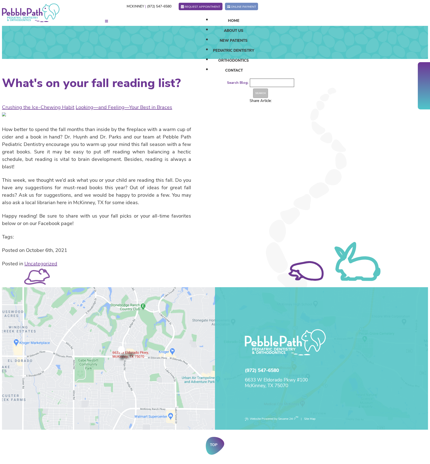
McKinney (135, 6)
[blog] (424, 93)
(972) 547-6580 (159, 6)
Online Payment (243, 7)
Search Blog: (238, 82)
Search (260, 93)
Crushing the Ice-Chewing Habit (38, 107)
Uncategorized (40, 263)
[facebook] (424, 71)
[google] (424, 78)
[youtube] (424, 86)
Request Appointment (202, 7)
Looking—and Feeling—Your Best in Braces (124, 107)
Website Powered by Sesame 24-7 (274, 418)
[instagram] (424, 100)
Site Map (310, 419)
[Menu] (106, 21)
